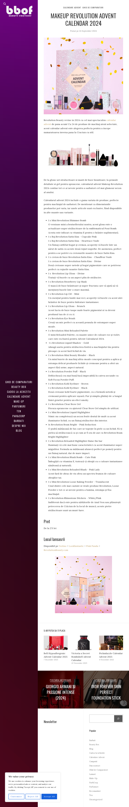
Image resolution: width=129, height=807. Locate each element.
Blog (19, 430)
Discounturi (94, 766)
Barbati (19, 421)
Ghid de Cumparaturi (18, 382)
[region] (32, 787)
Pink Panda (92, 546)
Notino (62, 546)
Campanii (93, 761)
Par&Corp (18, 416)
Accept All (49, 796)
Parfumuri (18, 406)
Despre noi (19, 426)
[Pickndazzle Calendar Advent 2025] (111, 643)
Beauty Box (18, 387)
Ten (19, 411)
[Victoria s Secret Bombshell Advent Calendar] (83, 643)
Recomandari (95, 791)
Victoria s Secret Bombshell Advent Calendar (81, 657)
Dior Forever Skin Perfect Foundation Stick (106, 692)
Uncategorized (95, 799)
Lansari (92, 774)
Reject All (33, 796)
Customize (16, 796)
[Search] (118, 718)
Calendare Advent (19, 396)
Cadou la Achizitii (19, 392)
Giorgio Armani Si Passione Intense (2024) (60, 692)
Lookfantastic (76, 546)
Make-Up (19, 401)
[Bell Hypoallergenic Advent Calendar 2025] (56, 643)
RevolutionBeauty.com (56, 550)
